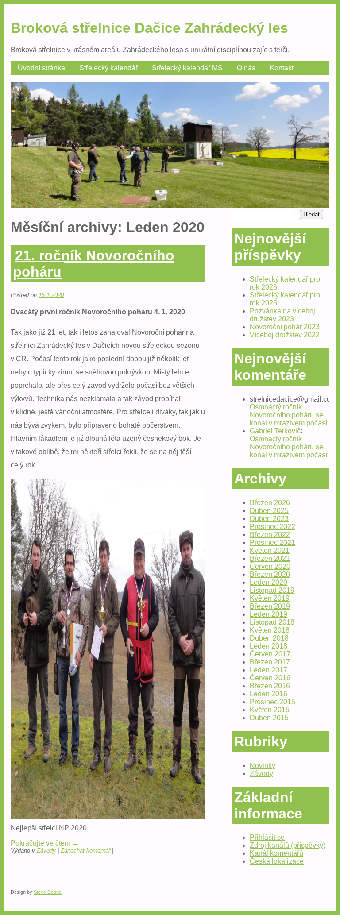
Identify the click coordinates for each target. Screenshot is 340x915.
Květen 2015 (270, 710)
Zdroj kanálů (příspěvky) (287, 845)
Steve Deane (48, 892)
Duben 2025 (269, 510)
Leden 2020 (268, 582)
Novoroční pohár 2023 (285, 327)
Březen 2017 (270, 662)
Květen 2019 (270, 598)
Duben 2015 (269, 718)
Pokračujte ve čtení (45, 843)
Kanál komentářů (276, 853)
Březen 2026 (270, 502)
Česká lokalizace (277, 861)
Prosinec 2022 (272, 526)
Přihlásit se (267, 837)
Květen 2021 (270, 550)
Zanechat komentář (85, 850)
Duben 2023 (269, 518)
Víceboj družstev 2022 (285, 335)
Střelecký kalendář (108, 68)
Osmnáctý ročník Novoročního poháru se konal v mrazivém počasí (288, 415)
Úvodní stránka (41, 68)
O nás (246, 68)
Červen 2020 (270, 566)
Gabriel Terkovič (275, 431)
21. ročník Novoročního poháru (93, 263)
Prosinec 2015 (272, 702)
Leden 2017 (268, 670)
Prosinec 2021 (272, 542)
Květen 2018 (270, 630)
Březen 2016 (270, 686)
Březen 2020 (270, 574)
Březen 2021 (270, 558)
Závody (46, 850)
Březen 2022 (270, 534)
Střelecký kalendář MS (187, 68)
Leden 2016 (268, 694)
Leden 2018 (268, 646)
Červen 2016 (270, 678)
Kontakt (282, 68)
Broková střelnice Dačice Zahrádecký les (149, 28)
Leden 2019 (268, 614)
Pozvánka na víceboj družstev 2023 (282, 315)
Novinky (262, 765)
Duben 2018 (269, 638)
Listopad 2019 (272, 590)
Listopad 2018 (272, 622)
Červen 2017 (270, 654)
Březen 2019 (270, 606)
